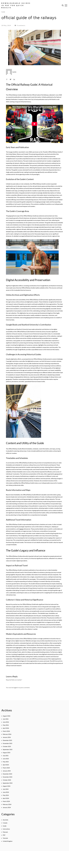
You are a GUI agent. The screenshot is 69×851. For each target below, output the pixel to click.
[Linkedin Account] (14, 79)
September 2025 (7, 749)
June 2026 (6, 722)
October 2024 (7, 780)
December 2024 (7, 774)
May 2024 (6, 795)
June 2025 (6, 758)
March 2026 (6, 731)
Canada (5, 823)
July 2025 (5, 755)
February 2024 (7, 804)
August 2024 (6, 786)
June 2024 (6, 792)
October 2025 (7, 746)
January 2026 (7, 737)
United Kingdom (7, 841)
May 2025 (6, 761)
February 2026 (7, 734)
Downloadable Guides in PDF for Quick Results (16, 5)
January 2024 (7, 807)
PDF (4, 835)
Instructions (6, 829)
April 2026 (6, 728)
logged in (16, 687)
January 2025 (7, 771)
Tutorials (5, 838)
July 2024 (5, 789)
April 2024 (6, 798)
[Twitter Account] (10, 79)
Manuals (5, 832)
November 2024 (7, 777)
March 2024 (6, 801)
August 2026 (6, 716)
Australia (5, 820)
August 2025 (6, 752)
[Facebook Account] (7, 79)
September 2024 (7, 783)
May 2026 (6, 725)
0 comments (21, 25)
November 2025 (7, 743)
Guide (3, 12)
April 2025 (6, 765)
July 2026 (5, 719)
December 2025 (7, 740)
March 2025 (6, 768)
